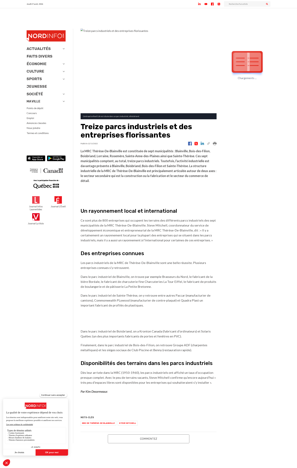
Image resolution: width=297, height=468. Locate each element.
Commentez (148, 438)
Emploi (30, 117)
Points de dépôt (35, 108)
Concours (32, 113)
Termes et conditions (38, 133)
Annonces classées (36, 122)
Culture (35, 71)
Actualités (39, 49)
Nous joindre (33, 127)
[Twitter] (220, 4)
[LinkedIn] (201, 4)
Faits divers (39, 56)
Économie (37, 64)
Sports (34, 79)
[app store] (36, 158)
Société (35, 94)
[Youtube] (207, 4)
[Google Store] (56, 158)
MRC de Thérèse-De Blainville (98, 423)
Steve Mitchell (127, 423)
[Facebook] (214, 4)
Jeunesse (37, 86)
